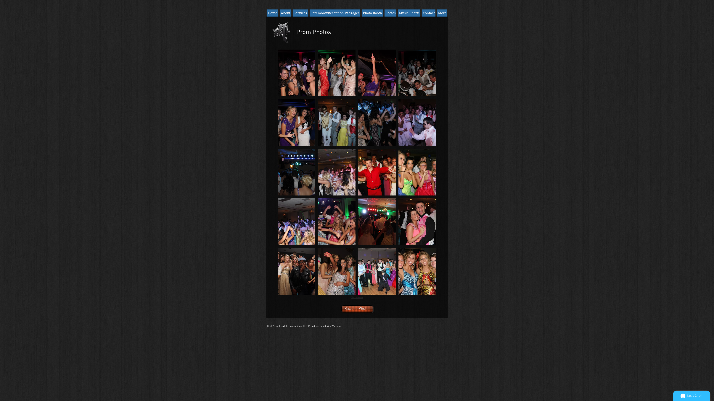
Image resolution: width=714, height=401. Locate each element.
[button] (296, 73)
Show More (357, 297)
